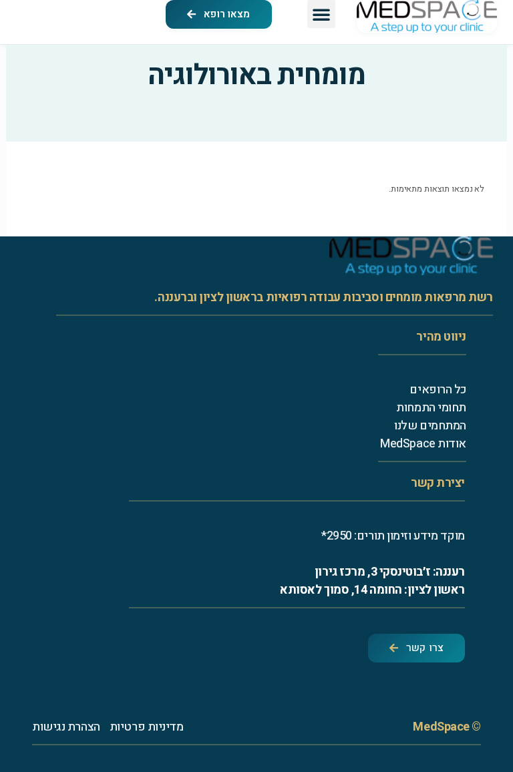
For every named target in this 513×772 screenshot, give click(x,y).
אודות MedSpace (423, 444)
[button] (321, 14)
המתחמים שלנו (430, 426)
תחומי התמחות (431, 408)
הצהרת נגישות (66, 727)
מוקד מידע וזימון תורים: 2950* (393, 536)
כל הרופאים (437, 390)
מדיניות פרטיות (147, 727)
